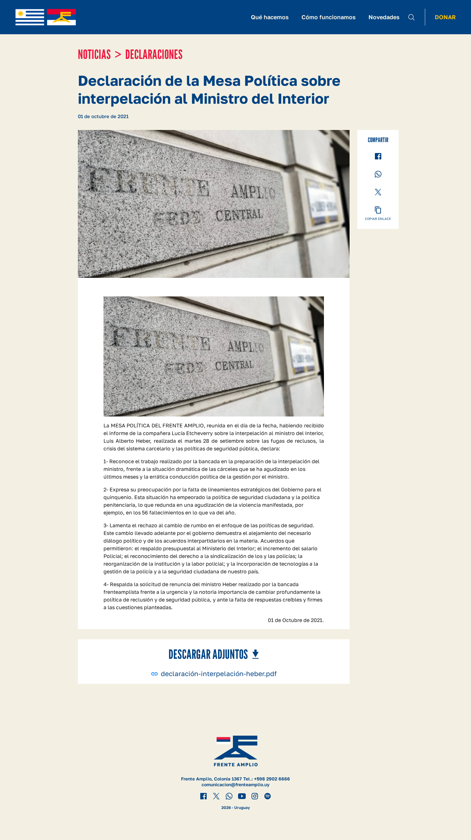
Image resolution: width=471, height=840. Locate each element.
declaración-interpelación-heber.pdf (219, 674)
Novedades (384, 16)
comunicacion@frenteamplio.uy (235, 784)
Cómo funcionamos (329, 16)
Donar (445, 16)
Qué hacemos (270, 16)
